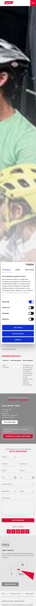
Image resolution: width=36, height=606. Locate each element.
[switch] (31, 307)
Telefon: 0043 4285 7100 (9, 415)
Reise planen (29, 594)
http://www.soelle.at (8, 417)
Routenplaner (9, 422)
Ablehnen (18, 339)
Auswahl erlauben (18, 333)
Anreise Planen (10, 584)
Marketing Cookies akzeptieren (18, 436)
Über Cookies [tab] (29, 270)
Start (3, 594)
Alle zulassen (18, 327)
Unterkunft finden (15, 594)
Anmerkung (6, 498)
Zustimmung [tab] (6, 270)
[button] (9, 531)
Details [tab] (18, 270)
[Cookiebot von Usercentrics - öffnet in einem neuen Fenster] (26, 264)
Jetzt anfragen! (18, 520)
